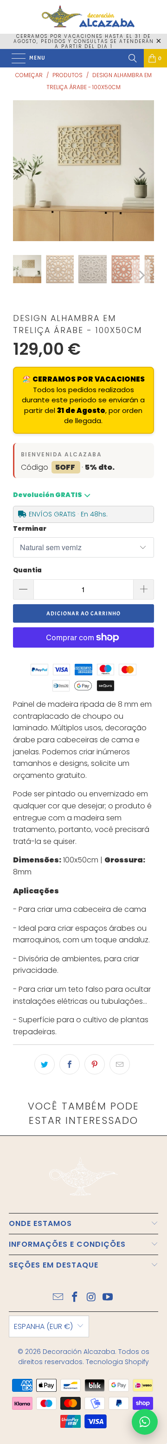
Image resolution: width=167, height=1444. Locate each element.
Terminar (29, 528)
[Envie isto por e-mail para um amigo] (119, 1064)
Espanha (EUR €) (43, 1326)
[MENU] (14, 58)
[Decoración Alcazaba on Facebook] (75, 1297)
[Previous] (20, 170)
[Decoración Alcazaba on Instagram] (91, 1297)
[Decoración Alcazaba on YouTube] (108, 1297)
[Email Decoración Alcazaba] (58, 1297)
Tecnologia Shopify (117, 1361)
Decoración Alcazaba (79, 1351)
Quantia (27, 570)
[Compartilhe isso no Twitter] (44, 1064)
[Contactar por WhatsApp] (145, 1422)
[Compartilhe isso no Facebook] (69, 1064)
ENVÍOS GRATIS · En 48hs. (68, 514)
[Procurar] (132, 58)
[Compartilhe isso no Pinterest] (94, 1064)
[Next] (141, 173)
